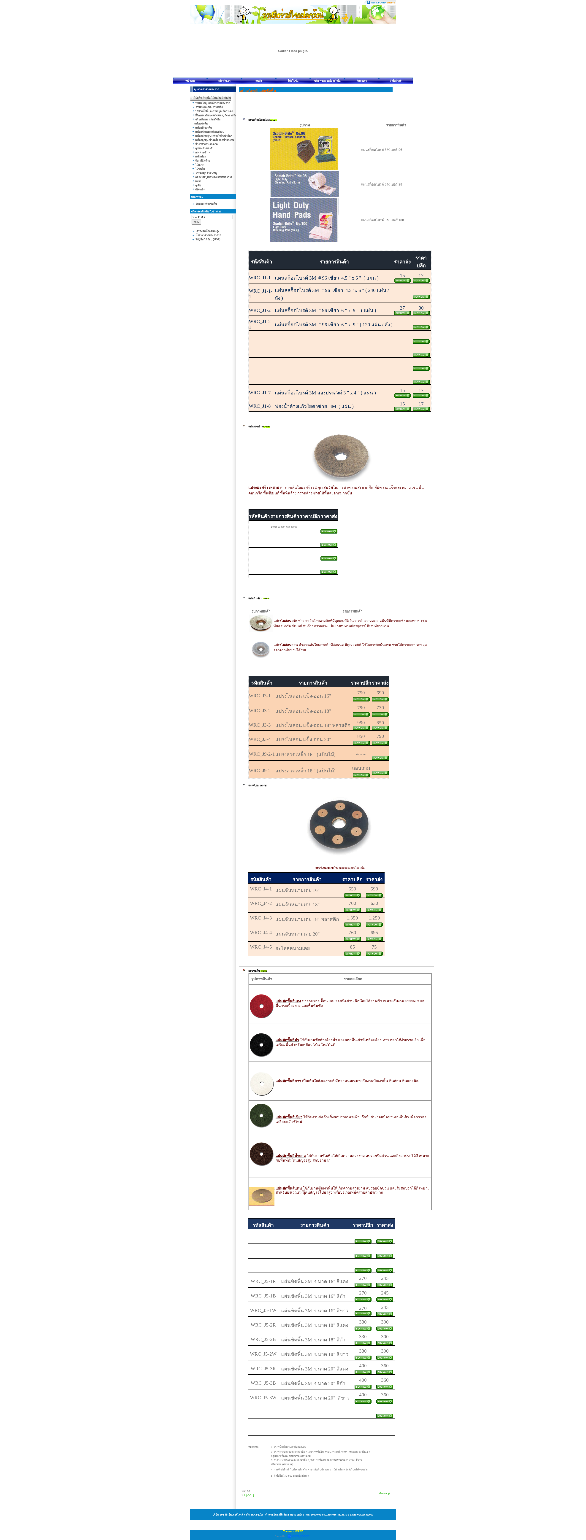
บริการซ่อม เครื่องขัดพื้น (327, 80)
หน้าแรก (190, 80)
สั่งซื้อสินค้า (396, 80)
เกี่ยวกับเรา (224, 80)
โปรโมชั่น (293, 80)
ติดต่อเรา (362, 80)
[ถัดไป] (250, 1495)
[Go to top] (384, 1493)
